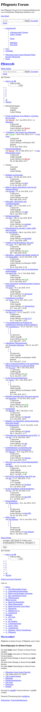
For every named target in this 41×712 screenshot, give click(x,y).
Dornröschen (13, 503)
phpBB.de (26, 696)
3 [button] (5, 92)
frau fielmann (13, 519)
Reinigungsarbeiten (12, 216)
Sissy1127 (12, 312)
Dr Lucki (12, 368)
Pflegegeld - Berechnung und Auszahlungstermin (16, 203)
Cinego (11, 380)
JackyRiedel (13, 232)
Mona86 (12, 411)
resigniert (27, 224)
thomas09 (27, 238)
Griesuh (27, 431)
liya (10, 491)
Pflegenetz (9, 122)
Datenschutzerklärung (13, 149)
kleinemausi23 (14, 425)
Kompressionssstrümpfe (14, 310)
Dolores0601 (13, 257)
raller (10, 206)
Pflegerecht (7, 63)
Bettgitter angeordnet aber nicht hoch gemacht (21, 396)
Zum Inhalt (5, 16)
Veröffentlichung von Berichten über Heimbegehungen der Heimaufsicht (18, 449)
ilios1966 (27, 497)
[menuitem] (19, 32)
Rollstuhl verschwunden (14, 175)
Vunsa (11, 300)
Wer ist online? (8, 636)
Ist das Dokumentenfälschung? (16, 378)
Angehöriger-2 (14, 327)
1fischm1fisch (29, 306)
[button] (10, 81)
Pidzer (11, 466)
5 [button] (5, 96)
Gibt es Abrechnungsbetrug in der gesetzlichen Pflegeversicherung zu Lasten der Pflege (22, 365)
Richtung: (21, 543)
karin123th (12, 273)
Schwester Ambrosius (16, 345)
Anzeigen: (7, 540)
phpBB (12, 690)
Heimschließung (11, 501)
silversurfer (28, 294)
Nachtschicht (10, 409)
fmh (25, 339)
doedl (26, 251)
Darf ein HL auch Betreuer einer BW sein (20, 476)
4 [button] (5, 94)
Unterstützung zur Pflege (14, 298)
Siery (10, 177)
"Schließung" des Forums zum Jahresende (20, 132)
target (11, 288)
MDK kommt (10, 517)
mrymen (12, 191)
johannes (12, 452)
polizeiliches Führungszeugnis (16, 343)
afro (10, 437)
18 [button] (6, 100)
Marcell (11, 120)
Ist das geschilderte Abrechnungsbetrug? (19, 489)
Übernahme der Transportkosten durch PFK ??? (22, 435)
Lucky (11, 245)
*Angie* (12, 134)
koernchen (12, 398)
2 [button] (5, 90)
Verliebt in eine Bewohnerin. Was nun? (19, 243)
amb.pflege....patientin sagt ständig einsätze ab (22, 255)
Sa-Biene (27, 485)
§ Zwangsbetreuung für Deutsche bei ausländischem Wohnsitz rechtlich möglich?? (21, 324)
